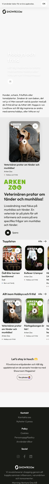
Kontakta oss (24, 417)
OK (43, 3)
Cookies (25, 433)
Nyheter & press (24, 421)
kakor (14, 4)
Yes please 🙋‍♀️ (24, 377)
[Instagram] (18, 456)
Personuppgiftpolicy (24, 437)
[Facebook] (24, 456)
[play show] (24, 141)
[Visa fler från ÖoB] (10, 250)
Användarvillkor (24, 441)
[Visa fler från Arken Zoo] (16, 125)
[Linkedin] (30, 456)
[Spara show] (10, 81)
